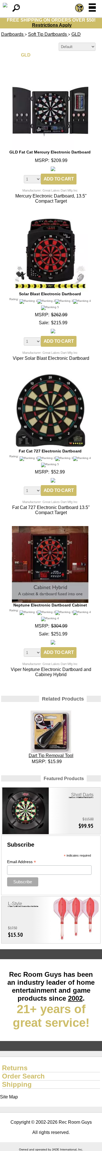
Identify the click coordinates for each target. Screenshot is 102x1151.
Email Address (21, 862)
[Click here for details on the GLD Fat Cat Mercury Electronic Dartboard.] (50, 75)
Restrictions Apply (52, 25)
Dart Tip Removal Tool (51, 755)
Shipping (17, 1084)
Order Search (23, 1076)
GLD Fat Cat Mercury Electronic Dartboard (50, 152)
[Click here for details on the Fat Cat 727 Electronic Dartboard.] (50, 374)
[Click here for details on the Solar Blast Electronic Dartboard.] (50, 217)
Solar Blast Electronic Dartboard (50, 294)
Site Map (9, 1096)
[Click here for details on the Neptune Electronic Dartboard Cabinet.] (50, 528)
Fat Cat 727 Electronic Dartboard (50, 451)
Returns (14, 1068)
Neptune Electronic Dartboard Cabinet (50, 605)
